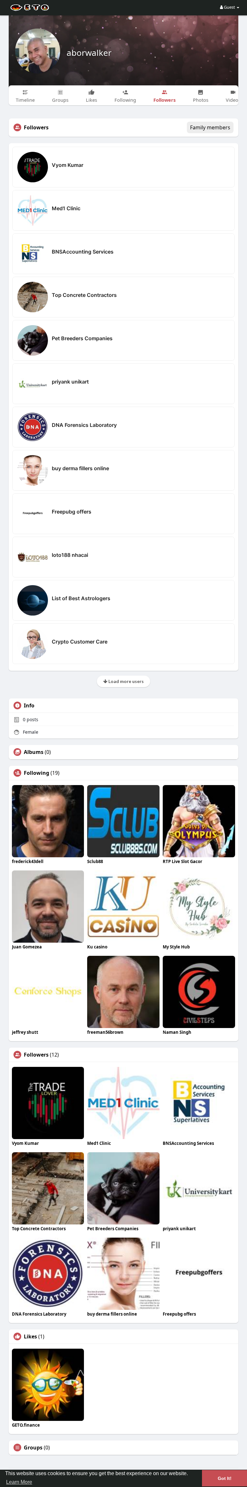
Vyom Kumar (67, 165)
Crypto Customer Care (79, 641)
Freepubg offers (71, 511)
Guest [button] (229, 7)
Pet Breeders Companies (82, 338)
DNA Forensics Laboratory (84, 425)
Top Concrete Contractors (84, 295)
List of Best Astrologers (81, 598)
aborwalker (89, 52)
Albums (33, 752)
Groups (33, 1447)
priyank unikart (70, 381)
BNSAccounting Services (83, 251)
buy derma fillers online (80, 468)
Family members (210, 127)
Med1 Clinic (66, 208)
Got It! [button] (225, 1478)
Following (36, 772)
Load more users (125, 681)
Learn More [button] (19, 1482)
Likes (30, 1336)
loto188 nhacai (70, 555)
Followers (36, 1054)
